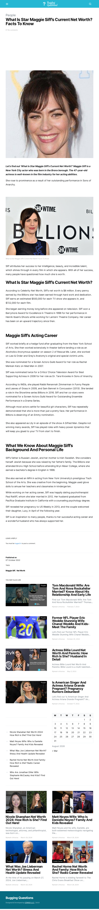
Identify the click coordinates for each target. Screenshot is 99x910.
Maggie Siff (10, 570)
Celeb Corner (58, 861)
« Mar (55, 751)
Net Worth (21, 570)
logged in (18, 543)
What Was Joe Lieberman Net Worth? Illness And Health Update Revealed (28, 752)
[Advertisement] (49, 52)
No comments (13, 30)
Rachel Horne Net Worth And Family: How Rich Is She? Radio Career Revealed (28, 763)
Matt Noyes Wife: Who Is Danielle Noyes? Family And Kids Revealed (26, 743)
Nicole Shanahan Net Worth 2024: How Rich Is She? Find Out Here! (26, 733)
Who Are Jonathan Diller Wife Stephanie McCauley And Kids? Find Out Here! (27, 775)
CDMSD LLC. (29, 903)
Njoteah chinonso (58, 607)
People (11, 15)
